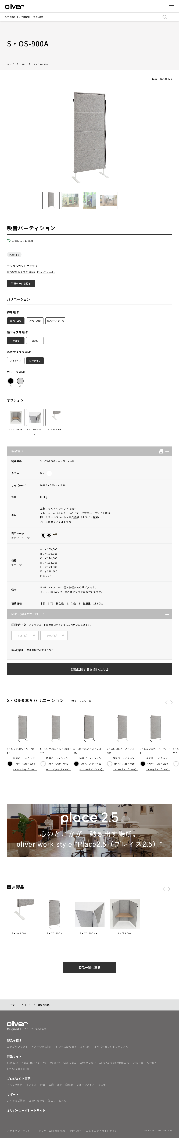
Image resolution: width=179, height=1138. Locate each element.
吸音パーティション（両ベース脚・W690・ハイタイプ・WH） (58, 763)
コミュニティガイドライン (101, 1130)
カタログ (85, 1046)
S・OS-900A (41, 64)
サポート (13, 1094)
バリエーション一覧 (80, 701)
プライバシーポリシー (20, 1130)
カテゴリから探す (17, 1046)
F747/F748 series (18, 1068)
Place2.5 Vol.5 (46, 272)
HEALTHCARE (30, 1062)
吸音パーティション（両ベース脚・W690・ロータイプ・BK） (92, 763)
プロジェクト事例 (19, 1078)
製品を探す (14, 1040)
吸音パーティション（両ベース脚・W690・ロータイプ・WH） (125, 763)
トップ (10, 64)
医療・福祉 (55, 1084)
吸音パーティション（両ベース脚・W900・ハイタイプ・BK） (158, 763)
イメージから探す (41, 1046)
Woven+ (55, 1062)
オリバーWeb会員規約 (51, 1130)
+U (44, 1062)
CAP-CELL (69, 1062)
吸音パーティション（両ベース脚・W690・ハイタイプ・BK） (25, 763)
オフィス (31, 1084)
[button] (166, 451)
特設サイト (14, 1056)
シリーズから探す (66, 1046)
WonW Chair (88, 1062)
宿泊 (42, 1084)
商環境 (69, 1084)
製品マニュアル (57, 1100)
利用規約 (75, 1130)
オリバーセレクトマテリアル (111, 1046)
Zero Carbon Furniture (114, 1062)
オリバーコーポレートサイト (26, 1110)
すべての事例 (14, 1084)
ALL (24, 64)
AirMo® (151, 1062)
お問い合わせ (37, 1100)
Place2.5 (14, 254)
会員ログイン (56, 624)
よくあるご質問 (16, 1100)
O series (138, 1062)
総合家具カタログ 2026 (21, 272)
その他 (102, 1084)
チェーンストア (86, 1084)
